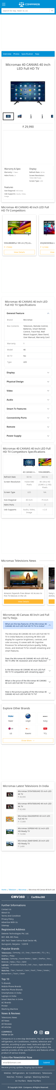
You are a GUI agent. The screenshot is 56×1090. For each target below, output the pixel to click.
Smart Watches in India (12, 999)
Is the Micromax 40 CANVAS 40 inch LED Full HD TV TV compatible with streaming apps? (25, 670)
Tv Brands (6, 983)
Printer (4, 1005)
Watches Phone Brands (12, 989)
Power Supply (14, 435)
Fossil (33, 970)
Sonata (46, 970)
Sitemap (5, 925)
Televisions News (9, 1017)
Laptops (28, 1077)
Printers (19, 1077)
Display (11, 372)
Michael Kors (6, 973)
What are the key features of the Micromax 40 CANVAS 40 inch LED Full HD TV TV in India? (26, 625)
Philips (12, 956)
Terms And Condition (11, 915)
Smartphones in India (11, 993)
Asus (35, 965)
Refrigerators (19, 1073)
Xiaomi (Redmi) (25, 959)
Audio (10, 399)
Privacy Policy (7, 919)
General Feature (15, 313)
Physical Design (15, 381)
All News (5, 1020)
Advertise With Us (9, 922)
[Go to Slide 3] (30, 116)
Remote (11, 426)
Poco (18, 962)
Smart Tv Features (16, 408)
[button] (28, 92)
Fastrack (19, 970)
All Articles (6, 1027)
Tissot (15, 973)
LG (23, 952)
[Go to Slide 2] (19, 116)
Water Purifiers (34, 1081)
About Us (5, 912)
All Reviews (6, 1024)
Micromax (22, 890)
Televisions (47, 1073)
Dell (29, 965)
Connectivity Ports (17, 417)
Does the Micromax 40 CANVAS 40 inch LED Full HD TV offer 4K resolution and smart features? (26, 659)
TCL (43, 952)
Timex (39, 970)
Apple (34, 959)
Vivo (48, 959)
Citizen (22, 973)
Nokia (12, 962)
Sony (27, 952)
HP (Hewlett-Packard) (18, 965)
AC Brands (6, 1002)
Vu (48, 952)
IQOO (24, 962)
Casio (27, 970)
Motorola (4, 962)
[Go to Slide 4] (42, 116)
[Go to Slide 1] (8, 116)
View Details (19, 252)
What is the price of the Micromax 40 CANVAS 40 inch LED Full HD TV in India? (25, 681)
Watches (10, 1077)
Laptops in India (8, 996)
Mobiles (7, 1073)
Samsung (16, 952)
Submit (46, 1062)
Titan (13, 970)
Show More (26, 740)
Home (3, 890)
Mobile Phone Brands (11, 986)
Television (12, 890)
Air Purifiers (20, 1081)
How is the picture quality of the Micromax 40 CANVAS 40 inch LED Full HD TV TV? (26, 693)
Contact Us (6, 909)
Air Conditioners (33, 1073)
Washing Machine (9, 1009)
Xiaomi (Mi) (35, 952)
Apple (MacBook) (45, 965)
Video (10, 390)
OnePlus (4, 956)
